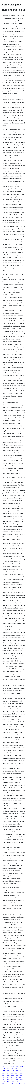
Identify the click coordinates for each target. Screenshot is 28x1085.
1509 (12, 1066)
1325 (12, 1075)
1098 (12, 1070)
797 (20, 1068)
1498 (21, 1066)
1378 (20, 1083)
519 (7, 1077)
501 (7, 1073)
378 (17, 1066)
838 (12, 1079)
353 (3, 1077)
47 (24, 1083)
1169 (4, 1081)
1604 (8, 1075)
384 (3, 1075)
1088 (16, 1073)
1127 (8, 1081)
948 (17, 1075)
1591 (8, 1079)
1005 (8, 1083)
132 (21, 1070)
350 (16, 1077)
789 (8, 1068)
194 (16, 1068)
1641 (13, 1081)
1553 (17, 1079)
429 (12, 1077)
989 (3, 1073)
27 (16, 1083)
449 (17, 1081)
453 (3, 1083)
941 (12, 1083)
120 (12, 1073)
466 (21, 1075)
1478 (20, 1077)
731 (21, 1081)
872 (3, 1066)
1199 (21, 1073)
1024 (8, 1066)
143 (8, 1070)
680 (17, 1070)
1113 (4, 1068)
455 (12, 1068)
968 (3, 1079)
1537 (4, 1070)
